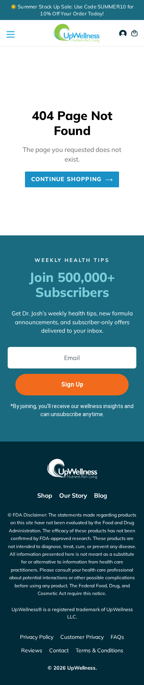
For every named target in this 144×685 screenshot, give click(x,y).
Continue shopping (66, 179)
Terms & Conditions (99, 650)
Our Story (73, 495)
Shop (44, 495)
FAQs (117, 636)
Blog (100, 495)
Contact (59, 650)
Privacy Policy (36, 636)
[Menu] (9, 33)
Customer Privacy (82, 636)
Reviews (31, 650)
